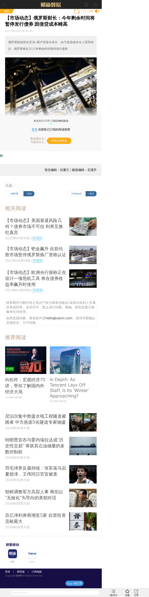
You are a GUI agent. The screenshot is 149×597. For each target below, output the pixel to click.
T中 (84, 11)
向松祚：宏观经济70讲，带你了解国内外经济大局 (25, 385)
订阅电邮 (35, 571)
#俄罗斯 (14, 193)
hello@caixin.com (59, 318)
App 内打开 (74, 583)
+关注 (29, 193)
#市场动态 (76, 193)
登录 (34, 129)
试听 (91, 11)
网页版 (21, 571)
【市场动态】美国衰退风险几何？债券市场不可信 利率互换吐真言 (34, 226)
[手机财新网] (51, 4)
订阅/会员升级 (59, 140)
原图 (91, 60)
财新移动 (12, 545)
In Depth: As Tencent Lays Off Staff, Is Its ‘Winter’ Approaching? (69, 388)
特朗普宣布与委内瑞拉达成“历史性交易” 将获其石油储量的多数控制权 (35, 445)
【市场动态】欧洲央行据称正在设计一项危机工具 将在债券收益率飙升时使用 (35, 278)
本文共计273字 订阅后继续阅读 (51, 121)
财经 (6, 11)
